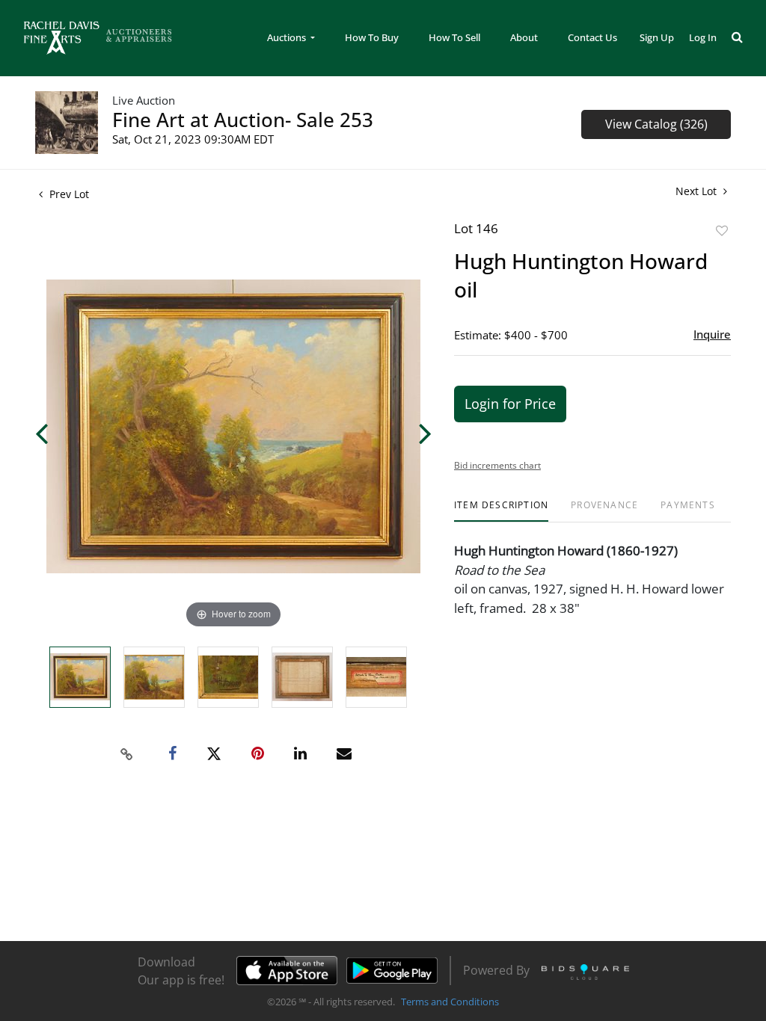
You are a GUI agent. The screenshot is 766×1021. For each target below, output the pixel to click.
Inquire (712, 334)
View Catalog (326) (656, 124)
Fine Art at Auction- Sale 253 (242, 119)
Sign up (657, 37)
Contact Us (592, 37)
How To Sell (454, 37)
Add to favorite (722, 230)
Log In (703, 37)
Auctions (287, 37)
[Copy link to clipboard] (127, 754)
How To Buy (372, 37)
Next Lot (697, 191)
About (524, 37)
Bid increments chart (497, 465)
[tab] (501, 511)
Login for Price (510, 404)
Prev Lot (67, 194)
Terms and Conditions (450, 1001)
